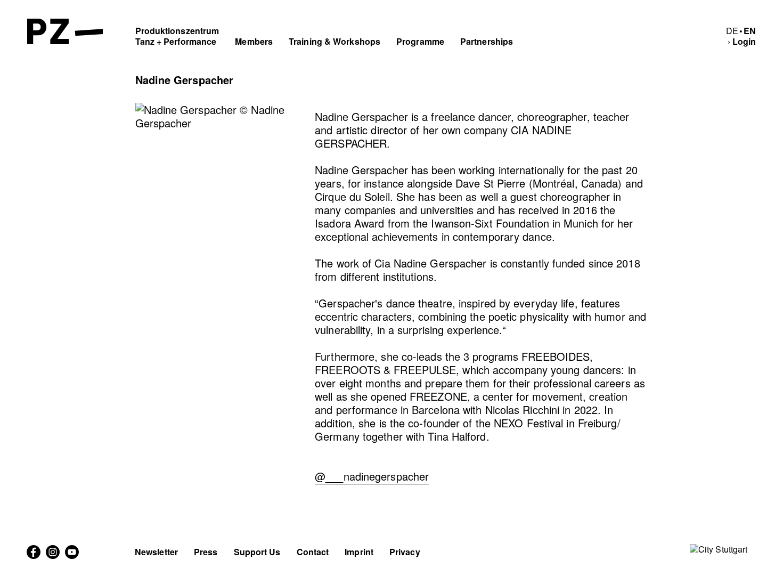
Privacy (404, 552)
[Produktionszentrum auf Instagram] (53, 555)
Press (206, 552)
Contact (313, 552)
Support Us (257, 552)
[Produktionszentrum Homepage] (65, 41)
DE (732, 31)
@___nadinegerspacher (372, 476)
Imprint (359, 552)
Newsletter (156, 552)
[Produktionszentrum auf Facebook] (33, 555)
